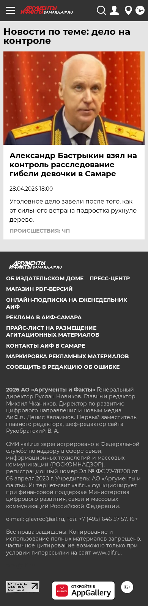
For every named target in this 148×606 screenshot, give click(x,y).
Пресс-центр (110, 278)
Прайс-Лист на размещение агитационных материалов (52, 331)
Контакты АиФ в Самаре (45, 345)
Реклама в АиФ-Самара (44, 317)
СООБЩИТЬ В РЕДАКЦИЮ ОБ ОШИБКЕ (63, 367)
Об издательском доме (44, 278)
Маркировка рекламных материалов (67, 356)
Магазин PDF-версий (39, 289)
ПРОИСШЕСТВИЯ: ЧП (39, 230)
